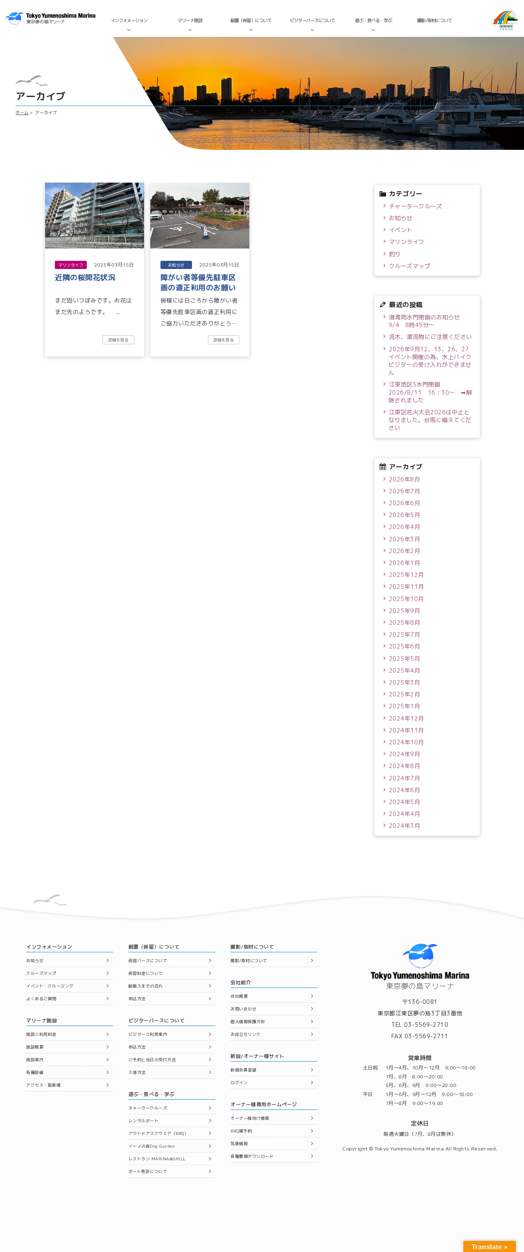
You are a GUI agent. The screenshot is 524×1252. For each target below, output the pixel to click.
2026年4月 (404, 527)
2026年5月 (404, 515)
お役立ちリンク (245, 1034)
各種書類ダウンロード (251, 1156)
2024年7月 (404, 778)
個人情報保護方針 (247, 1021)
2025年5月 (404, 659)
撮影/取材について (434, 20)
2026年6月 (404, 503)
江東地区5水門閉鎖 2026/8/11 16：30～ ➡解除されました (430, 392)
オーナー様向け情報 (249, 1118)
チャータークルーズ (416, 206)
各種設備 (34, 1072)
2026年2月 (404, 551)
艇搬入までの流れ (146, 986)
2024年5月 (404, 802)
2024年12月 (406, 718)
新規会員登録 (243, 1070)
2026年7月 (404, 491)
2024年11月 (406, 730)
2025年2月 (404, 694)
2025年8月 (404, 623)
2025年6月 (404, 646)
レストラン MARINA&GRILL (157, 1159)
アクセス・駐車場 (43, 1085)
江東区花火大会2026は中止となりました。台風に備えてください (430, 420)
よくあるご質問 (41, 998)
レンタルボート (144, 1120)
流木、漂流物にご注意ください (430, 337)
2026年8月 (404, 479)
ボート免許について (148, 1171)
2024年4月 (404, 814)
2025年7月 (404, 635)
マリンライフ (407, 242)
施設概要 (34, 1047)
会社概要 (239, 996)
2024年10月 (406, 742)
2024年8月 (404, 766)
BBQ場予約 (241, 1131)
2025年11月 (406, 587)
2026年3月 (404, 539)
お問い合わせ (243, 1009)
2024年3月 (404, 826)
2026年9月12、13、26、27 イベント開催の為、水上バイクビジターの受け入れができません (430, 361)
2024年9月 (404, 754)
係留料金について (146, 973)
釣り (395, 254)
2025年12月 (406, 575)
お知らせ (401, 218)
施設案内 (34, 1059)
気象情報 (239, 1143)
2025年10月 (406, 599)
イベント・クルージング (50, 986)
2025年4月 (404, 671)
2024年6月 (404, 790)
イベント (401, 230)
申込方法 (137, 998)
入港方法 (137, 1072)
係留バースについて (148, 960)
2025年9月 (404, 611)
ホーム (22, 112)
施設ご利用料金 (41, 1034)
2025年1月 (404, 706)
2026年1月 (404, 563)
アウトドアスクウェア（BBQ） (159, 1133)
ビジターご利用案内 (148, 1034)
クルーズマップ (410, 266)
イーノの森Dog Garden (152, 1146)
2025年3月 (404, 682)
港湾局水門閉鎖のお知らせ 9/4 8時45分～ (427, 321)
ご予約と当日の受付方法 (152, 1059)
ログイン (239, 1082)
